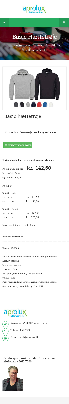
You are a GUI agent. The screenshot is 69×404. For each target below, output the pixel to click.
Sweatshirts (53, 45)
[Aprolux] (34, 8)
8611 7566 (25, 330)
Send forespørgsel (19, 145)
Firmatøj (38, 45)
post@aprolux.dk (29, 337)
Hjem (27, 45)
